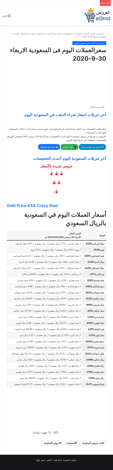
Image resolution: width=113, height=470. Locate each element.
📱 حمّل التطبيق (69, 147)
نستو (43, 460)
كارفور (49, 460)
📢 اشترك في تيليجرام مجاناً (92, 147)
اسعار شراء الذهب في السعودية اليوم (46, 33)
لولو (38, 460)
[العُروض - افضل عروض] (97, 15)
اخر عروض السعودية (92, 442)
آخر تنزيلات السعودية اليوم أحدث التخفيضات (70, 158)
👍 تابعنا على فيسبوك (49, 147)
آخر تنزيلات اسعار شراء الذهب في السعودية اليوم (65, 114)
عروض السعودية (52, 442)
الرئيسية (100, 33)
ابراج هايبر (57, 460)
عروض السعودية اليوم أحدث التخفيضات (79, 33)
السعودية (71, 442)
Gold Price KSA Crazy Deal (32, 205)
